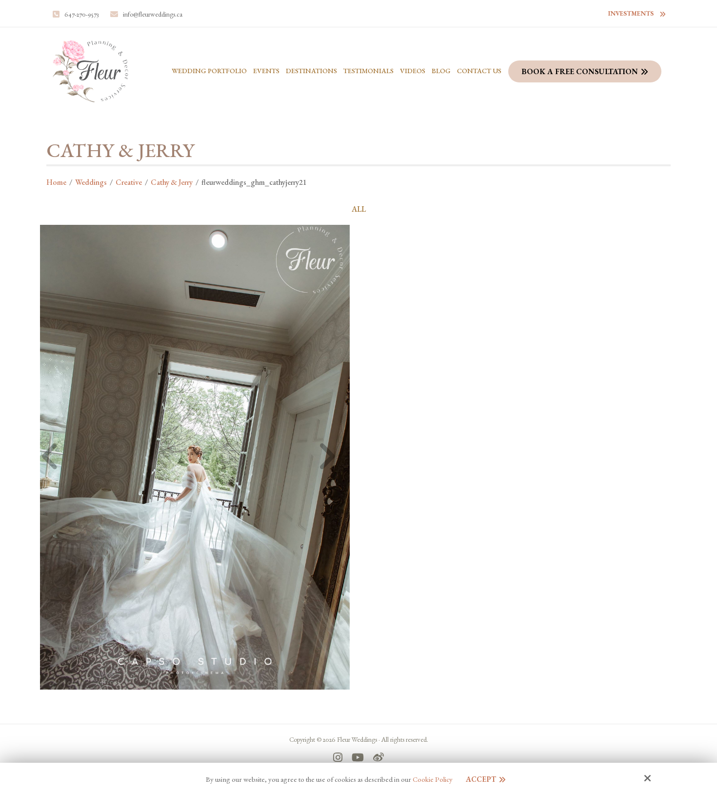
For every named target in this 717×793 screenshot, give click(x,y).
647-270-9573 (81, 14)
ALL (359, 209)
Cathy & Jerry (172, 182)
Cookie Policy (433, 779)
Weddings (91, 182)
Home (56, 182)
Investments (631, 13)
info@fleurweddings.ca (152, 14)
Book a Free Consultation (579, 71)
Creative (129, 182)
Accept (481, 779)
